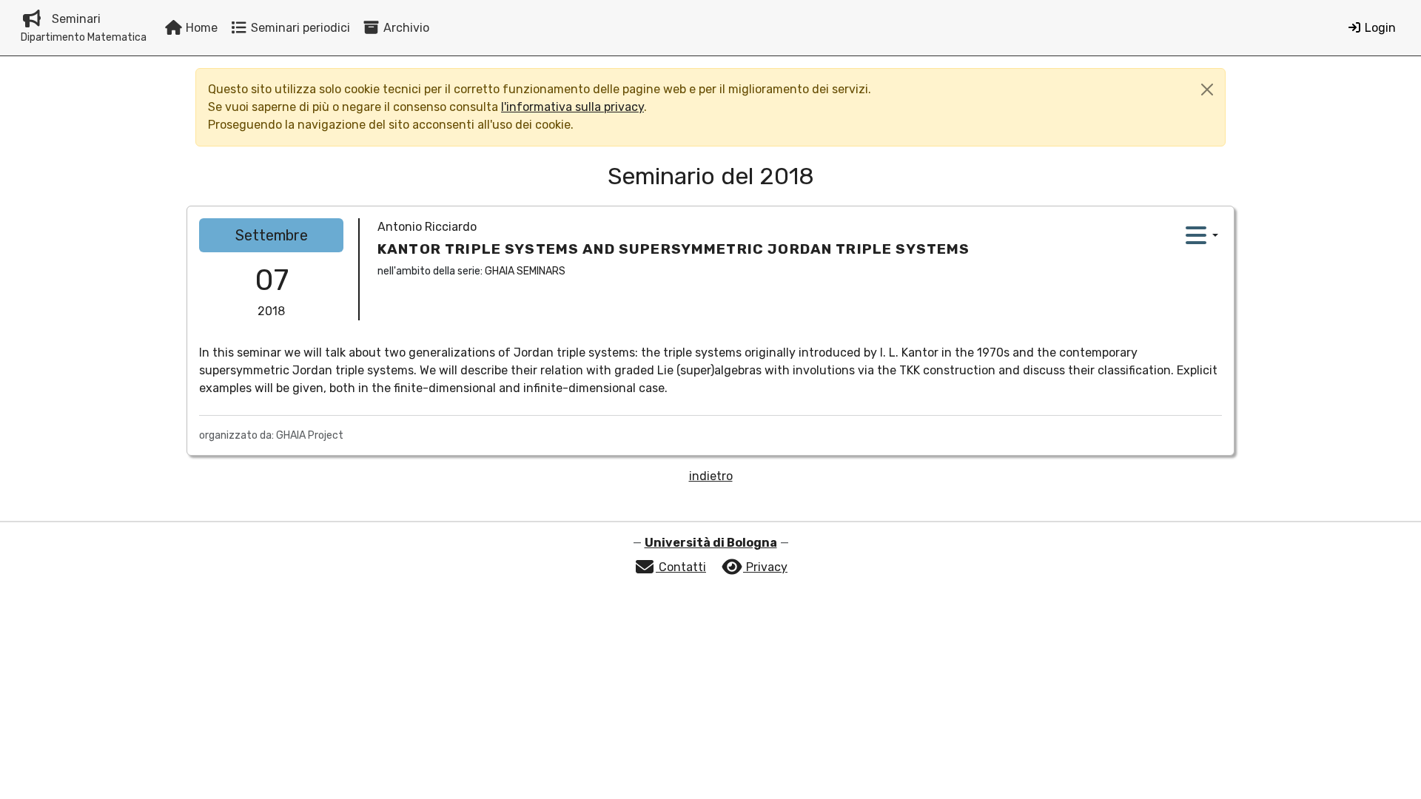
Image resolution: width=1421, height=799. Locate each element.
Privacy (765, 567)
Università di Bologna (711, 543)
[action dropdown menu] (1202, 235)
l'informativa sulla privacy (572, 107)
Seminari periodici (299, 28)
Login (1379, 28)
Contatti (681, 567)
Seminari (84, 28)
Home (200, 28)
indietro (711, 476)
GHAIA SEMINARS (525, 271)
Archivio (404, 28)
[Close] (1207, 89)
